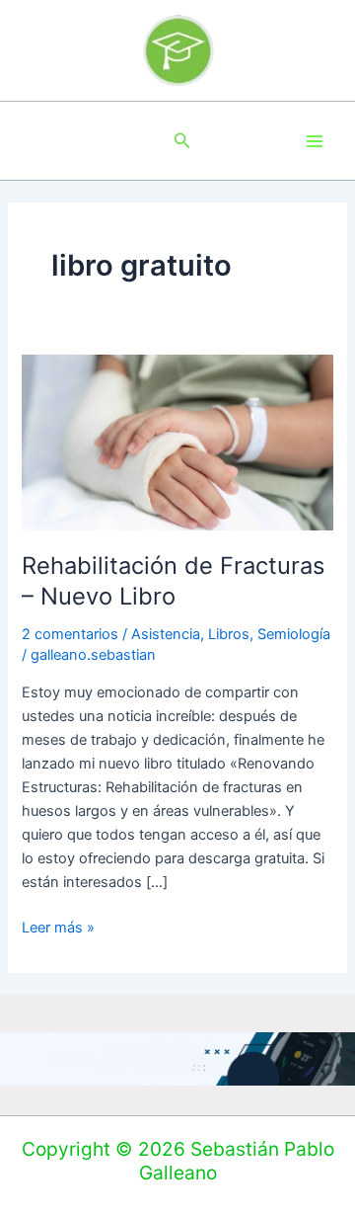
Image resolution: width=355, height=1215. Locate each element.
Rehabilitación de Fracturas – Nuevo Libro (173, 580)
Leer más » (58, 926)
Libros (228, 634)
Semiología (293, 634)
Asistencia (165, 634)
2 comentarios (70, 634)
